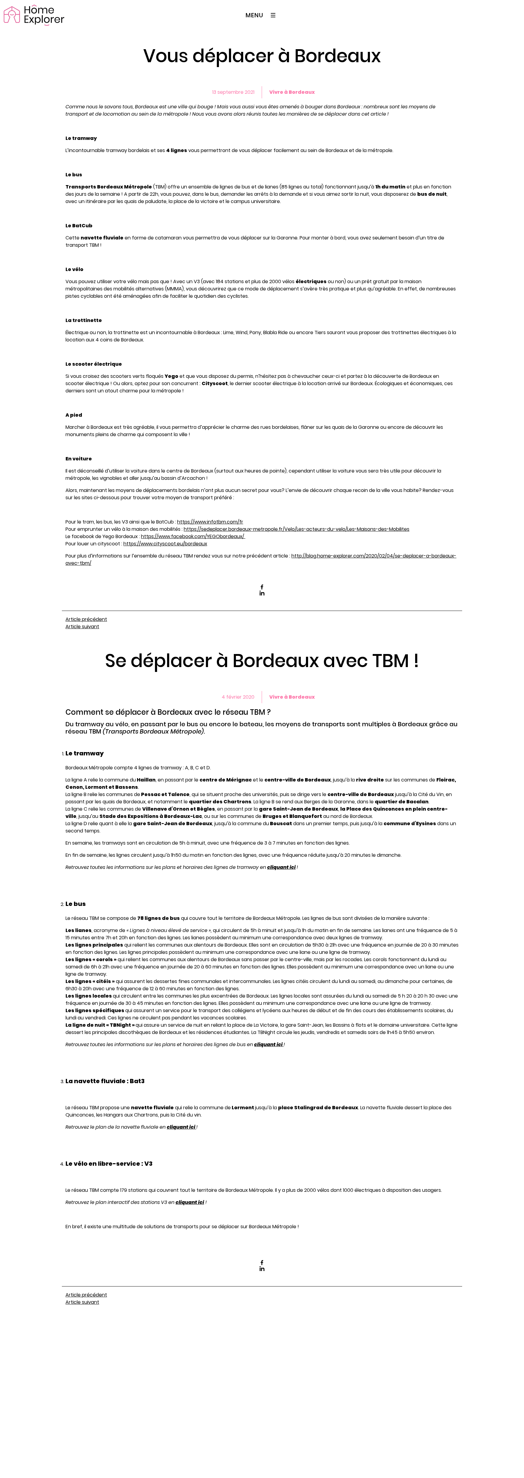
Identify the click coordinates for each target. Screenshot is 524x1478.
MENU (254, 15)
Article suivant (82, 626)
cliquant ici (281, 867)
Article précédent (86, 619)
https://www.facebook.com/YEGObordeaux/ (193, 536)
